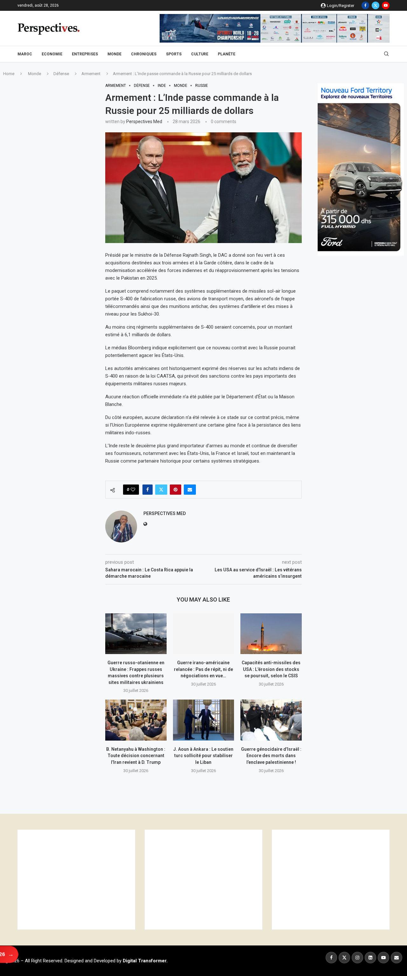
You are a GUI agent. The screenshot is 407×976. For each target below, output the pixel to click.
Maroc (24, 54)
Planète (226, 54)
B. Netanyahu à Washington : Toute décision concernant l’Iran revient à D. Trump (135, 756)
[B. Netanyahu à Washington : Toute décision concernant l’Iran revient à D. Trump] (136, 720)
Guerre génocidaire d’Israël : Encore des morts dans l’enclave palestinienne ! (271, 756)
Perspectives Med (144, 121)
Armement (90, 73)
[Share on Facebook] (147, 490)
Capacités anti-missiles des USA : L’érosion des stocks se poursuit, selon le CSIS (271, 669)
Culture (199, 54)
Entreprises (85, 54)
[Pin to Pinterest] (175, 490)
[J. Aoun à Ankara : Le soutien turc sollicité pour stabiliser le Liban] (203, 720)
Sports (174, 54)
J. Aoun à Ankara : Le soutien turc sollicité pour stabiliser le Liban (203, 756)
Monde (114, 54)
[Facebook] (365, 5)
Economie (52, 54)
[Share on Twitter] (161, 490)
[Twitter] (375, 5)
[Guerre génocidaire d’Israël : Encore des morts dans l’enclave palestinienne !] (271, 720)
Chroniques (143, 54)
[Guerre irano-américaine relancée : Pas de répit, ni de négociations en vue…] (203, 633)
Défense (61, 73)
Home (8, 73)
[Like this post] (133, 490)
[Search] (386, 54)
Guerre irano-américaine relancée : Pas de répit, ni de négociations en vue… (203, 669)
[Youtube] (386, 5)
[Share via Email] (190, 490)
